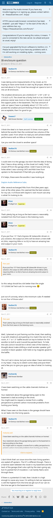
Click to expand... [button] (26, 453)
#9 (51, 428)
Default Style (8, 508)
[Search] (50, 2)
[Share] (47, 78)
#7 (51, 314)
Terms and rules (17, 511)
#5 (51, 232)
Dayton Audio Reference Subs (13, 182)
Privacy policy (30, 511)
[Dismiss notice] (49, 9)
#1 (51, 78)
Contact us (6, 511)
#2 (51, 125)
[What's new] (45, 2)
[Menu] (3, 2)
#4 (51, 210)
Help (38, 511)
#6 (51, 259)
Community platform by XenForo (21, 516)
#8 (51, 383)
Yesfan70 (6, 64)
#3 (51, 157)
